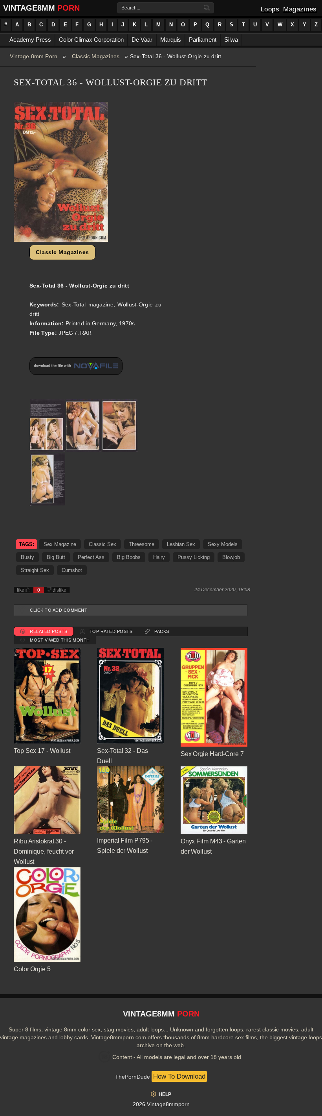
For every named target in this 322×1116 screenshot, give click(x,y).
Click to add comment (58, 610)
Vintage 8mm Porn (33, 56)
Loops (270, 9)
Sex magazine (60, 544)
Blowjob (231, 557)
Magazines (300, 9)
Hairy (159, 557)
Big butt (56, 557)
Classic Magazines (95, 56)
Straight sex (35, 570)
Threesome (141, 544)
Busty (27, 557)
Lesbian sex (181, 544)
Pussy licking (193, 557)
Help (165, 1094)
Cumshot (72, 570)
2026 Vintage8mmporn (161, 1104)
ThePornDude (132, 1077)
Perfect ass (91, 557)
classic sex (102, 544)
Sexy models (223, 544)
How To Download (179, 1076)
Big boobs (129, 557)
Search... (130, 8)
